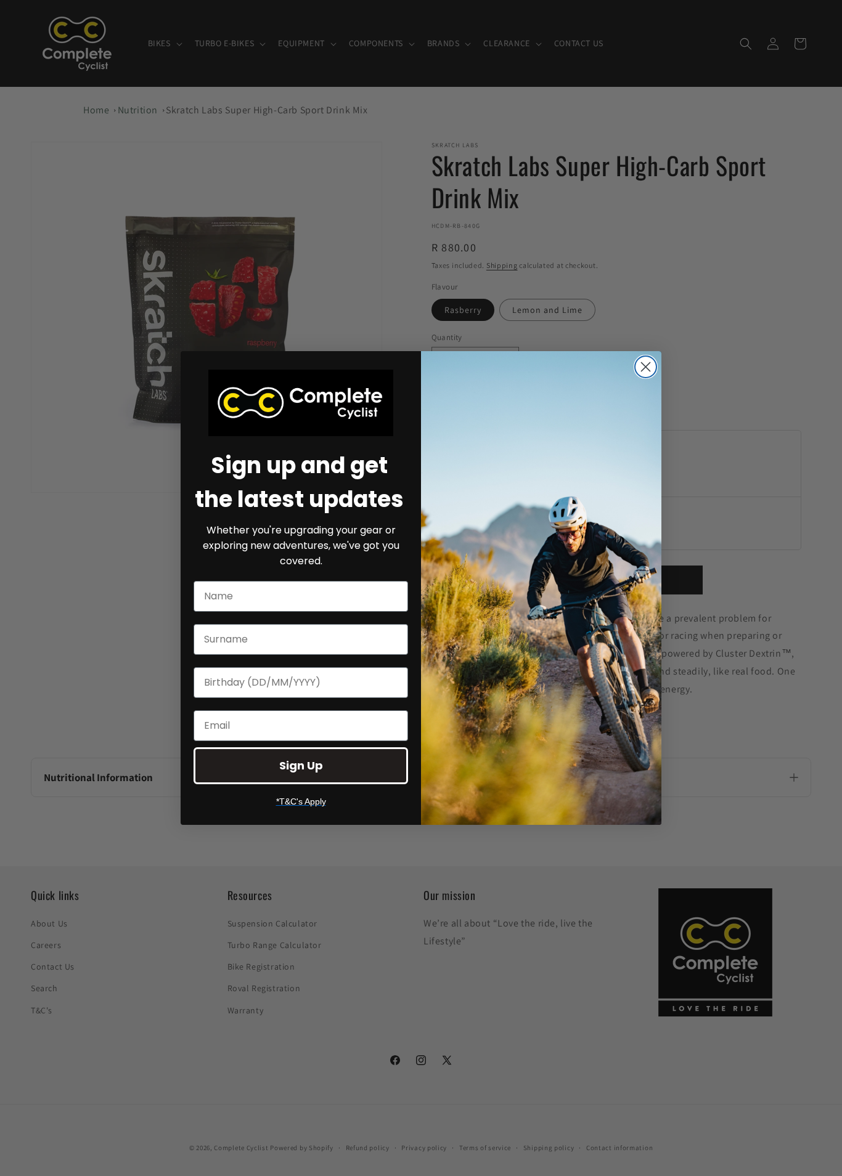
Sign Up (301, 765)
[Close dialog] (645, 367)
